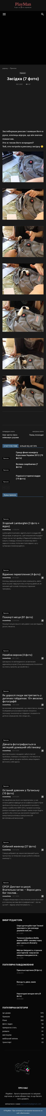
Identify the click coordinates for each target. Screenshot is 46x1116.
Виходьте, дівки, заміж (26, 982)
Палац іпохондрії (36, 435)
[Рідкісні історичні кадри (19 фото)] (8, 479)
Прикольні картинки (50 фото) (29, 970)
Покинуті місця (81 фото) (17, 617)
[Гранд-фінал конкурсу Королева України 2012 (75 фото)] (8, 455)
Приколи (13, 68)
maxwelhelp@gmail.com (31, 1104)
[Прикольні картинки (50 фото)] (8, 973)
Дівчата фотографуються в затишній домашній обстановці (21, 746)
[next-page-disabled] (7, 487)
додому (5, 68)
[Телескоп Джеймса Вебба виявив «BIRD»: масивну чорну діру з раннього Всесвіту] (8, 941)
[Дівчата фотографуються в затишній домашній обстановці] (23, 731)
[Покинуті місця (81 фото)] (23, 604)
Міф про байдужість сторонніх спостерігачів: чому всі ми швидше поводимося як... (29, 952)
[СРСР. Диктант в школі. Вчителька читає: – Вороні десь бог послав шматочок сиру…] (23, 874)
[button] (4, 14)
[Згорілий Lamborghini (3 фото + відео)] (23, 510)
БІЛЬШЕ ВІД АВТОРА (28, 446)
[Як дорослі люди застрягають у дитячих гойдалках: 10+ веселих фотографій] (23, 682)
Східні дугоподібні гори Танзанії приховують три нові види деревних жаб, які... (30, 928)
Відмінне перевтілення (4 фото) (21, 574)
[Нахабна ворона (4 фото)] (23, 642)
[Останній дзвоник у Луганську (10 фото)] (23, 777)
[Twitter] (17, 89)
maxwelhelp (6, 529)
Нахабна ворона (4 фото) (17, 654)
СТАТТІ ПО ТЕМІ (10, 446)
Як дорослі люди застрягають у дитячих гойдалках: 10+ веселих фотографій (22, 698)
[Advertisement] (23, 42)
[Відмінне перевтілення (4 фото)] (23, 561)
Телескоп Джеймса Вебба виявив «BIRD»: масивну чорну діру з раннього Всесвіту (29, 940)
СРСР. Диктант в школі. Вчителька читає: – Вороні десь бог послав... (21, 889)
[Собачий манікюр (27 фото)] (23, 833)
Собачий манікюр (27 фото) (19, 846)
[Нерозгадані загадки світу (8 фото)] (5, 994)
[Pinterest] (22, 89)
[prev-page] (4, 487)
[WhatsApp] (28, 89)
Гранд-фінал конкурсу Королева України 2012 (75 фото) (29, 455)
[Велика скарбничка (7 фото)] (8, 467)
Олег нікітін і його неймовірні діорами (10, 436)
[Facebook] (11, 89)
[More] (34, 89)
